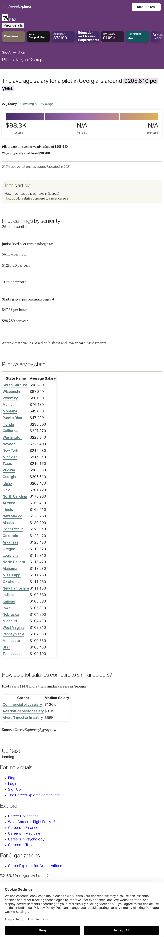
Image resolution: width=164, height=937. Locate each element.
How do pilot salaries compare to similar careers (36, 198)
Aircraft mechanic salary (23, 718)
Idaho (7, 483)
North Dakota (14, 562)
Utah (6, 647)
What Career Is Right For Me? (31, 822)
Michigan (10, 457)
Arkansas (10, 542)
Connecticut (13, 529)
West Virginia (13, 628)
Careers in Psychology (26, 839)
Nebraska (11, 615)
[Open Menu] (67, 7)
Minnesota (11, 641)
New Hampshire (16, 588)
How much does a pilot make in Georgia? (32, 193)
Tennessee (11, 654)
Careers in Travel (21, 845)
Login (12, 784)
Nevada (9, 444)
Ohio (6, 490)
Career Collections (23, 816)
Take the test (146, 7)
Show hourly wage (36, 104)
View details (13, 25)
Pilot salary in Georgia (23, 60)
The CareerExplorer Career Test (34, 795)
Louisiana (10, 556)
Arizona (9, 503)
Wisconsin (11, 392)
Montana (10, 411)
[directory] (82, 192)
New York (10, 451)
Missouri (10, 621)
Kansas (9, 601)
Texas (7, 464)
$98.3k (16, 128)
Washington (12, 437)
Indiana (9, 595)
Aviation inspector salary (23, 711)
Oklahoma (11, 582)
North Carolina (15, 496)
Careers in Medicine (24, 833)
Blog (11, 778)
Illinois (8, 510)
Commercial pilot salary (22, 704)
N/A (82, 128)
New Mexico (12, 516)
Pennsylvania (13, 634)
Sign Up (14, 789)
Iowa (7, 608)
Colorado (10, 536)
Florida (8, 424)
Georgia (9, 477)
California (10, 431)
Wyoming (10, 398)
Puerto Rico (12, 418)
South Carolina (15, 385)
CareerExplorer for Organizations (35, 866)
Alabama (10, 569)
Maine (7, 405)
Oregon (9, 549)
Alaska (8, 523)
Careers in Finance (23, 828)
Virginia (9, 470)
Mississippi (12, 575)
